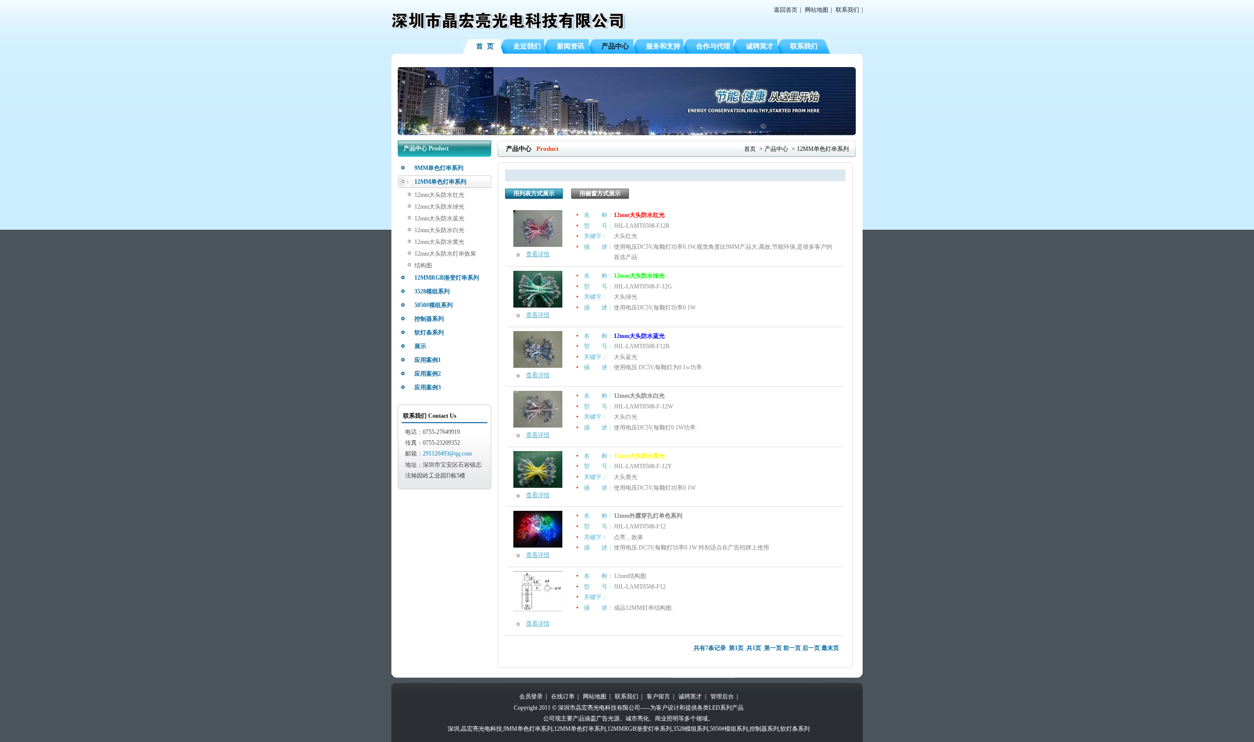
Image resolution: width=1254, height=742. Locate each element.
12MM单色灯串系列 (440, 181)
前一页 (792, 648)
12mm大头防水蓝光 (439, 218)
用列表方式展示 (534, 193)
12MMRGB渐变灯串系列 (446, 277)
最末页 (830, 648)
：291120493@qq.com (444, 453)
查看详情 (538, 254)
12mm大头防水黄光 (439, 242)
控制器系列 (429, 318)
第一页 (773, 648)
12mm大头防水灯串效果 (445, 253)
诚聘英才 (690, 696)
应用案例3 (427, 387)
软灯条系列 (429, 332)
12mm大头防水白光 (439, 230)
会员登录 (531, 696)
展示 (420, 346)
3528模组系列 (432, 291)
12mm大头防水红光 (439, 194)
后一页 (811, 648)
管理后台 (722, 696)
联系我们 (847, 9)
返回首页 (785, 9)
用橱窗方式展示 (600, 193)
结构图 (423, 265)
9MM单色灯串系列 (438, 168)
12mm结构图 (630, 576)
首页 (750, 148)
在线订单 (563, 696)
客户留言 (658, 696)
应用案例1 (427, 360)
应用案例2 (427, 373)
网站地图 (816, 9)
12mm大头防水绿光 (439, 206)
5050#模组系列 (433, 305)
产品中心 (776, 148)
